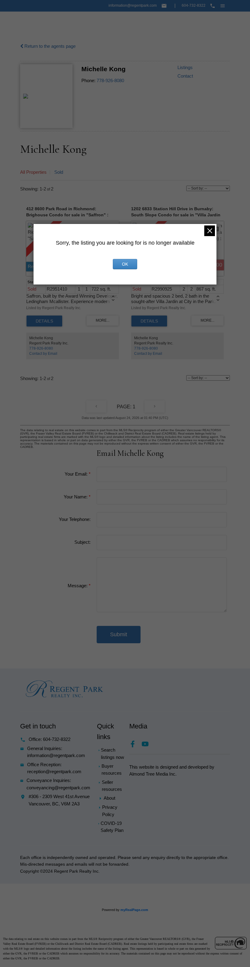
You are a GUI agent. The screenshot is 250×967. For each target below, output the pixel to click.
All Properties (33, 172)
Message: (78, 585)
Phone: (88, 80)
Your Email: (77, 474)
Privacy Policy (109, 811)
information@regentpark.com (133, 5)
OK (125, 264)
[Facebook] (135, 745)
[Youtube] (147, 745)
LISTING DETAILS (44, 321)
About (109, 798)
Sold (58, 172)
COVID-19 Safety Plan (112, 827)
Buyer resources (112, 770)
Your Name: (76, 496)
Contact (185, 76)
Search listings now (112, 753)
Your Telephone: (75, 519)
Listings (185, 67)
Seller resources (112, 786)
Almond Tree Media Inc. (153, 774)
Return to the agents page (49, 46)
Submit (118, 634)
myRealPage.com (134, 910)
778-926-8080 (110, 80)
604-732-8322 (193, 5)
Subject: (82, 542)
